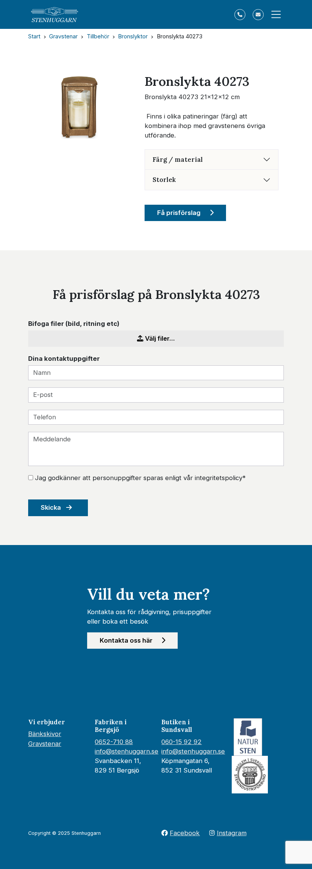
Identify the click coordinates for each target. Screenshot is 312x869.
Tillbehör (98, 36)
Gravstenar (63, 36)
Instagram (232, 833)
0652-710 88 (114, 742)
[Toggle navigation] (274, 14)
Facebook (185, 833)
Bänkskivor (44, 734)
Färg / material (178, 159)
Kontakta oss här (127, 640)
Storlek (164, 179)
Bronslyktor (133, 36)
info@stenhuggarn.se (126, 751)
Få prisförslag (179, 212)
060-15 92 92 (181, 742)
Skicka (51, 507)
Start (34, 36)
